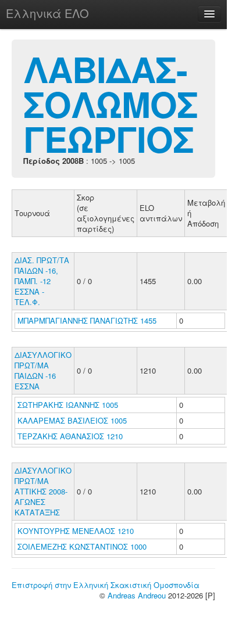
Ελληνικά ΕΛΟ (47, 13)
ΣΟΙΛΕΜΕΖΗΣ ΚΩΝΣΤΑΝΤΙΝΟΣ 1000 (82, 546)
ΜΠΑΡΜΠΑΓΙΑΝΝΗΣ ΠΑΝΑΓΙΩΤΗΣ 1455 (86, 320)
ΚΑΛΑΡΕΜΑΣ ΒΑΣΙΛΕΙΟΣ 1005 (72, 420)
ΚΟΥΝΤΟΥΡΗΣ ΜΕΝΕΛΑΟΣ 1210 (75, 530)
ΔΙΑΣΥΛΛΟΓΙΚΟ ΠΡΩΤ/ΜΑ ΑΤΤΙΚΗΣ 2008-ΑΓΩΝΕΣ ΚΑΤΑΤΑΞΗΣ (43, 491)
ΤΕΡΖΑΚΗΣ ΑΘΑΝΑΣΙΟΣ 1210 (70, 436)
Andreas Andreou (137, 595)
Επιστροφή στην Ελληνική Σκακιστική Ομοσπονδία (106, 584)
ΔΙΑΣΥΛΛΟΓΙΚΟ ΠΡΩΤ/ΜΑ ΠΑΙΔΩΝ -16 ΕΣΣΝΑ (43, 370)
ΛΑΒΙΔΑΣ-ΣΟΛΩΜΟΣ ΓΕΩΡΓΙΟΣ (110, 103)
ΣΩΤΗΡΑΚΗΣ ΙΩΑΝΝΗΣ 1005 (67, 404)
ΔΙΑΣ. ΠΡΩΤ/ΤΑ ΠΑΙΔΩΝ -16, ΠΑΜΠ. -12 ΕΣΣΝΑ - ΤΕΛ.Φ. (42, 280)
